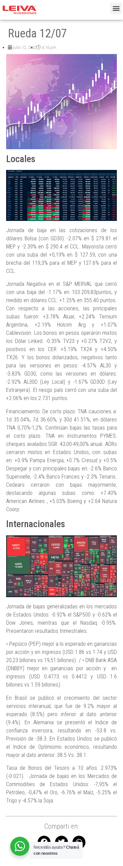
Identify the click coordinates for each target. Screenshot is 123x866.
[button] (116, 8)
